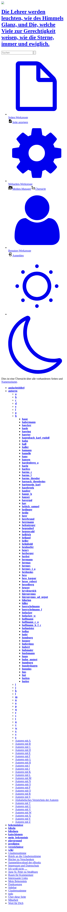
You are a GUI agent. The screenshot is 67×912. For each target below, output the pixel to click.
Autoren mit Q (23, 790)
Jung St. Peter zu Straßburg (23, 871)
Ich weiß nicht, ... (17, 868)
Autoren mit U (23, 806)
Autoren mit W (23, 812)
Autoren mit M (23, 778)
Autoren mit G (23, 759)
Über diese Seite (17, 896)
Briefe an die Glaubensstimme (24, 856)
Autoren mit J (22, 768)
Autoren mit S (22, 796)
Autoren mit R (23, 793)
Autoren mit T (23, 803)
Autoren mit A (23, 740)
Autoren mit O (23, 784)
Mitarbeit (13, 899)
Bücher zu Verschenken (21, 859)
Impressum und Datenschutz (23, 865)
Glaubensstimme (17, 853)
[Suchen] (34, 52)
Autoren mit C (23, 746)
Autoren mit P (22, 787)
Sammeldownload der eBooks (24, 862)
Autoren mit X (23, 815)
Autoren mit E (23, 753)
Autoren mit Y (23, 818)
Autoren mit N (23, 781)
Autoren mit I (22, 765)
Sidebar (12, 887)
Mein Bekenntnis (17, 881)
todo (10, 893)
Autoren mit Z (23, 821)
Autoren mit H (23, 762)
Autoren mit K (23, 771)
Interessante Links (18, 878)
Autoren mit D (23, 750)
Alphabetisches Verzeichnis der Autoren (36, 800)
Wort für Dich (15, 903)
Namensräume (9, 381)
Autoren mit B (23, 743)
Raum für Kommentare (20, 874)
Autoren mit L (23, 775)
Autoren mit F (22, 756)
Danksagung (15, 884)
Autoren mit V (23, 809)
